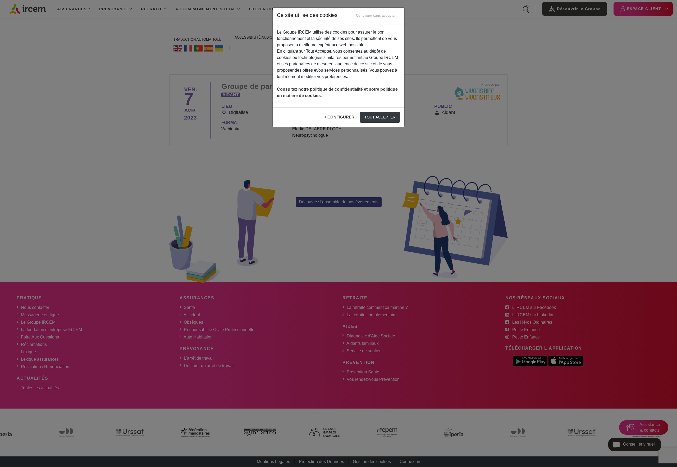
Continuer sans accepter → (378, 15)
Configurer (340, 117)
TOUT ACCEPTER (379, 117)
